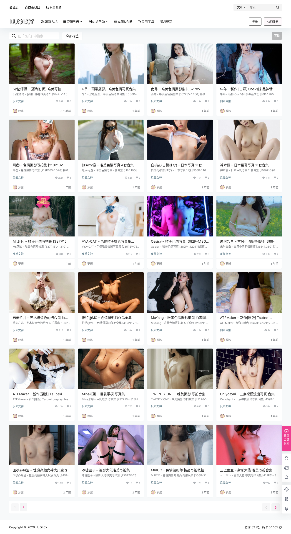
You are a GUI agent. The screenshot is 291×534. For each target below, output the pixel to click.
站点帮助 (98, 21)
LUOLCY (41, 527)
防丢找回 (34, 7)
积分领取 (55, 7)
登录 (255, 21)
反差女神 (18, 101)
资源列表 (73, 21)
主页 (16, 7)
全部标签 (72, 36)
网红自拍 (225, 101)
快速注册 (272, 21)
